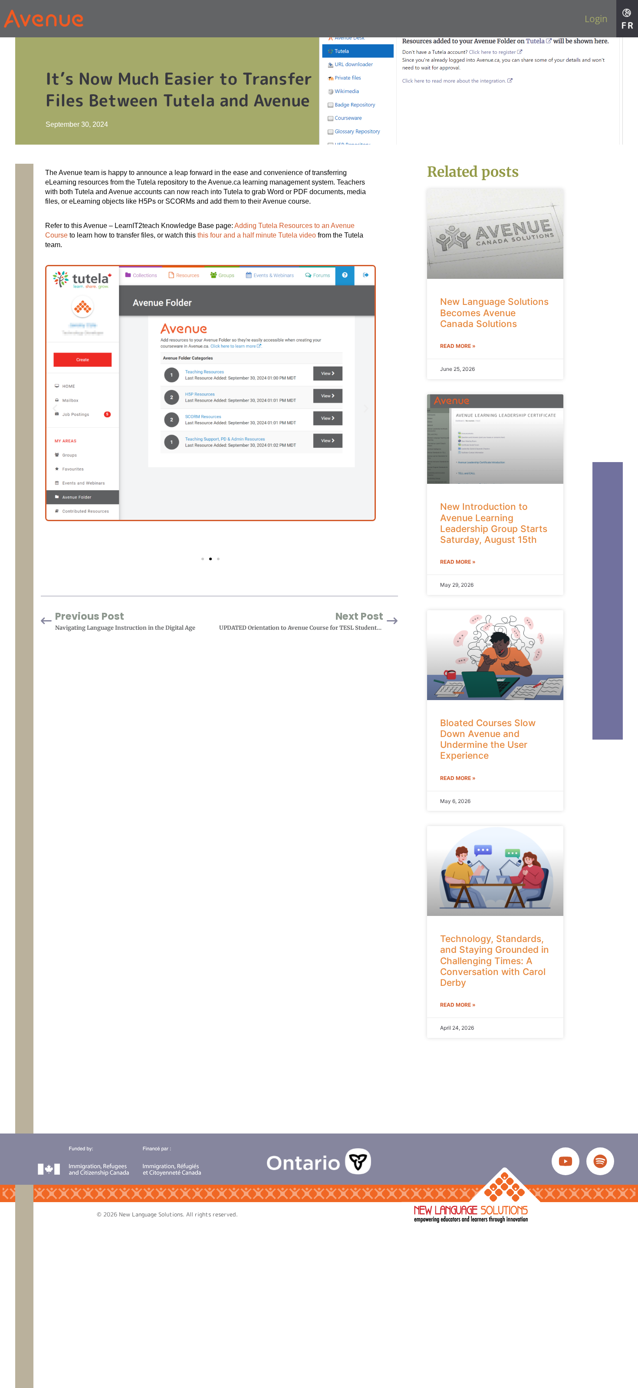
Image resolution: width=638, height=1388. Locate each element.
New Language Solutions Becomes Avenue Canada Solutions (494, 312)
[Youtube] (565, 1161)
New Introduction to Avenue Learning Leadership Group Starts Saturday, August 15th (493, 523)
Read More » (458, 346)
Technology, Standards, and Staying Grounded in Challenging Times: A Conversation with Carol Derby (494, 960)
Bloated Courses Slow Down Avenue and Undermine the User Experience (488, 739)
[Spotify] (600, 1161)
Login (596, 19)
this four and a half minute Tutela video (256, 235)
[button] (54, 408)
